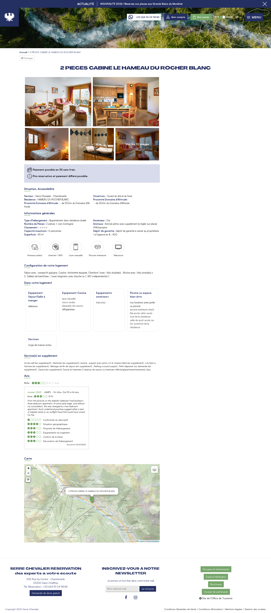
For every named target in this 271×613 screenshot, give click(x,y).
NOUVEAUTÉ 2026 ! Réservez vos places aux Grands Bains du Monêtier (141, 3)
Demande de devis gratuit (46, 593)
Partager (28, 58)
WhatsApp (130, 17)
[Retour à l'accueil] (9, 17)
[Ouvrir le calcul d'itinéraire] (28, 479)
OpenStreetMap (153, 541)
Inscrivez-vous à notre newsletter (130, 571)
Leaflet (141, 541)
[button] (201, 17)
